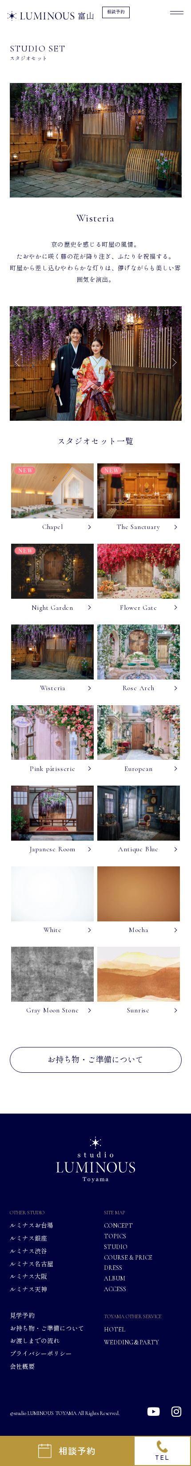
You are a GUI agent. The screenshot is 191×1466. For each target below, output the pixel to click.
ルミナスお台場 (31, 1226)
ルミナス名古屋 (31, 1264)
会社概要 (22, 1366)
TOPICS (115, 1236)
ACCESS (115, 1288)
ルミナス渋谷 (28, 1251)
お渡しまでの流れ (35, 1340)
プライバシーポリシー (41, 1353)
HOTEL (114, 1330)
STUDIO (115, 1246)
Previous (19, 361)
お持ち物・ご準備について (95, 1060)
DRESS (113, 1267)
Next (172, 361)
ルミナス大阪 (28, 1276)
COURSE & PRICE (128, 1257)
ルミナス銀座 (28, 1238)
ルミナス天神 (28, 1289)
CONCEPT (118, 1226)
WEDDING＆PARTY (131, 1342)
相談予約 (116, 12)
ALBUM (114, 1278)
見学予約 (22, 1316)
